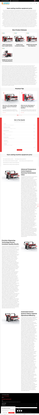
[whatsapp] (38, 206)
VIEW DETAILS (7, 53)
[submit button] (34, 3)
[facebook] (17, 410)
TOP (34, 414)
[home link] (5, 3)
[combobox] (19, 142)
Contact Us (24, 414)
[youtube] (19, 410)
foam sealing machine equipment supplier (10, 160)
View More (4, 112)
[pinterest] (21, 410)
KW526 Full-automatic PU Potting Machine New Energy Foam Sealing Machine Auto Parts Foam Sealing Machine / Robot (7, 60)
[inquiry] (38, 204)
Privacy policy (29, 412)
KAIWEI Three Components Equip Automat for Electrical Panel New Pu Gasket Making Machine (19, 45)
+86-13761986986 (6, 0)
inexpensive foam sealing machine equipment (11, 164)
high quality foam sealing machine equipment (11, 162)
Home (5, 414)
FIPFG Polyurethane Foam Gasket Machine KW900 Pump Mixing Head (7, 45)
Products (15, 414)
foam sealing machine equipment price (26, 160)
